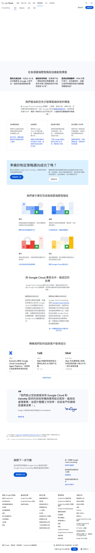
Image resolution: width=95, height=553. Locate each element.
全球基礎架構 (6, 510)
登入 (92, 3)
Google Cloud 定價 (26, 498)
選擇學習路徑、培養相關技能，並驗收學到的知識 (78, 142)
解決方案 (23, 3)
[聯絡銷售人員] (13, 53)
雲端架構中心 (62, 520)
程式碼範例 (61, 517)
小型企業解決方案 (44, 525)
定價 (34, 3)
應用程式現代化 (43, 504)
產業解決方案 (43, 519)
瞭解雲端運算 (62, 511)
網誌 (34, 8)
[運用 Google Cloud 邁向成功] (58, 264)
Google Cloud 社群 (81, 538)
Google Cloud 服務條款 (30, 545)
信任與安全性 (6, 501)
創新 (29, 8)
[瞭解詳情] (54, 179)
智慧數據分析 (43, 507)
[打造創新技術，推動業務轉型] (58, 230)
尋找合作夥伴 (69, 485)
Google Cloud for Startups (65, 532)
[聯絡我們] (80, 7)
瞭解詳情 (21, 417)
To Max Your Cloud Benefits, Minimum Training (27, 435)
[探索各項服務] (28, 53)
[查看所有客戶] (47, 378)
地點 (3, 513)
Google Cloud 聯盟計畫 (64, 498)
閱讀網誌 (68, 475)
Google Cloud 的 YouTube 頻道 (83, 519)
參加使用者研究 (81, 531)
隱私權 (13, 545)
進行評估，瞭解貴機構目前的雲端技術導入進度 (16, 139)
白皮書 (4, 522)
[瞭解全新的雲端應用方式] (27, 230)
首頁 (15, 8)
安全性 (41, 513)
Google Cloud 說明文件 (64, 501)
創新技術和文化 (60, 109)
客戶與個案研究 (6, 516)
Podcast (78, 510)
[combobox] (86, 549)
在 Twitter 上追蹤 (81, 528)
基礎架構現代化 (43, 498)
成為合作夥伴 (80, 504)
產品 (29, 3)
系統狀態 (60, 535)
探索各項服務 (69, 465)
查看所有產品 (25, 504)
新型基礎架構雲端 (7, 504)
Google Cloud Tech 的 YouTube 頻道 (82, 524)
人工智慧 (42, 510)
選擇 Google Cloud (7, 498)
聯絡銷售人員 (80, 498)
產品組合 (22, 8)
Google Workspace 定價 (28, 501)
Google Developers (63, 529)
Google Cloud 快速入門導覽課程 (66, 505)
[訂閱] (74, 549)
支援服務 (51, 3)
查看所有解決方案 (44, 528)
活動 (77, 507)
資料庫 (41, 501)
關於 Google (5, 545)
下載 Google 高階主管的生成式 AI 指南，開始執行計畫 (57, 142)
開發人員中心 (80, 513)
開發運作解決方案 (44, 522)
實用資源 (40, 3)
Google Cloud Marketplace (65, 508)
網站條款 (19, 545)
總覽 (18, 3)
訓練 (59, 523)
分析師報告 (5, 519)
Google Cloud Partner (60, 303)
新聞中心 (79, 516)
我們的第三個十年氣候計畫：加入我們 (67, 545)
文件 (46, 3)
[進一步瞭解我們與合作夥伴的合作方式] (58, 329)
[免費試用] (89, 7)
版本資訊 (60, 538)
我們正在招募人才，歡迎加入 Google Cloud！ (84, 534)
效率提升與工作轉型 (45, 516)
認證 (59, 526)
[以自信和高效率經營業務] (27, 264)
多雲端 (4, 507)
